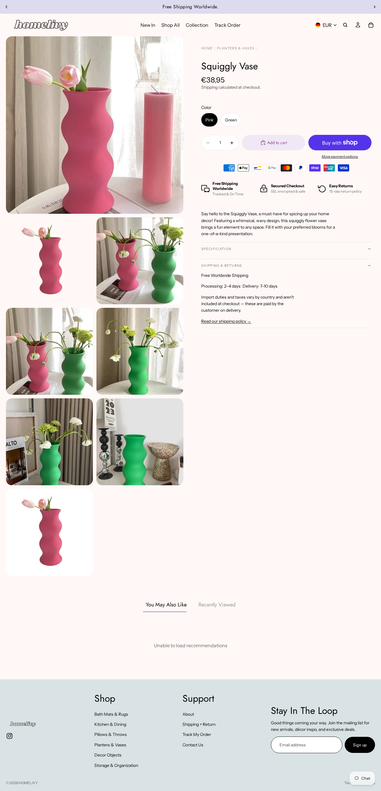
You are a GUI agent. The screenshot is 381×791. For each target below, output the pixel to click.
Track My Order (196, 734)
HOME (207, 48)
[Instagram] (9, 735)
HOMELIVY (28, 783)
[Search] (345, 25)
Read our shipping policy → (226, 321)
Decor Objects (107, 755)
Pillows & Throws (110, 734)
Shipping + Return (199, 724)
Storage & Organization (116, 765)
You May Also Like (166, 605)
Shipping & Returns (221, 265)
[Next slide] (374, 6)
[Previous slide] (6, 6)
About (188, 714)
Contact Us (192, 745)
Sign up (360, 745)
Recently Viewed (217, 605)
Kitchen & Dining (110, 724)
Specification (216, 249)
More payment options (340, 157)
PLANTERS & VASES (235, 48)
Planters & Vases (110, 745)
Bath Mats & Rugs (111, 714)
